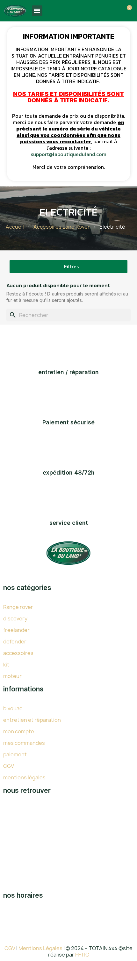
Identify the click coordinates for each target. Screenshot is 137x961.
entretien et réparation (32, 719)
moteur (12, 676)
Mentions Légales (40, 948)
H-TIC (82, 954)
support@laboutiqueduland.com (68, 154)
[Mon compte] (116, 11)
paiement (15, 754)
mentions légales (24, 777)
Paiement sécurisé (68, 422)
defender (14, 641)
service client (68, 522)
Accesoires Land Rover (61, 227)
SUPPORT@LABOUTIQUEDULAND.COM (76, 873)
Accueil (15, 227)
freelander (16, 630)
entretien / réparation (68, 372)
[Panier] (127, 11)
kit (6, 664)
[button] (105, 11)
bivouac (12, 708)
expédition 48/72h (69, 472)
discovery (15, 618)
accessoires (18, 653)
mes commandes (24, 742)
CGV (8, 765)
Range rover (18, 606)
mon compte (18, 731)
